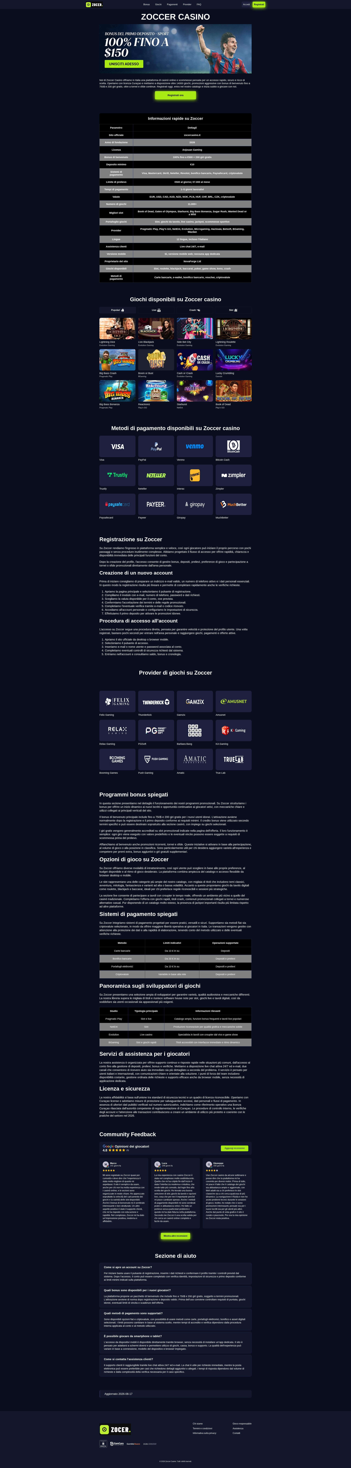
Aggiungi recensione (235, 1148)
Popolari (115, 310)
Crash (192, 310)
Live (154, 310)
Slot (231, 310)
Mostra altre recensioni (175, 1236)
